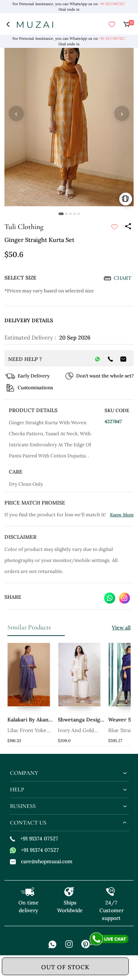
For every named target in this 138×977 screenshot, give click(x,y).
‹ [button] (16, 113)
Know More (122, 514)
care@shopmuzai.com (46, 861)
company (24, 773)
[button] (61, 213)
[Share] (128, 227)
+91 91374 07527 (39, 838)
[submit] (114, 227)
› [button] (122, 113)
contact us (28, 822)
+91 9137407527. (112, 3)
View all (121, 627)
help (17, 789)
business (23, 806)
